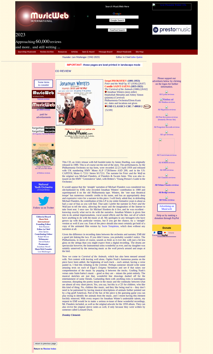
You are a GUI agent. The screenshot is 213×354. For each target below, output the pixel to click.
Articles (74, 52)
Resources (62, 52)
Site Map (139, 52)
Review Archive (47, 52)
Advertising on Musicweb (166, 207)
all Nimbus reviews (43, 173)
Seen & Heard (88, 52)
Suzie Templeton (110, 226)
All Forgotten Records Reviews (44, 134)
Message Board (105, 52)
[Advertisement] (143, 42)
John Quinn (136, 57)
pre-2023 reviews (43, 110)
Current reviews (43, 99)
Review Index (49, 349)
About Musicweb (124, 52)
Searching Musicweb (27, 52)
